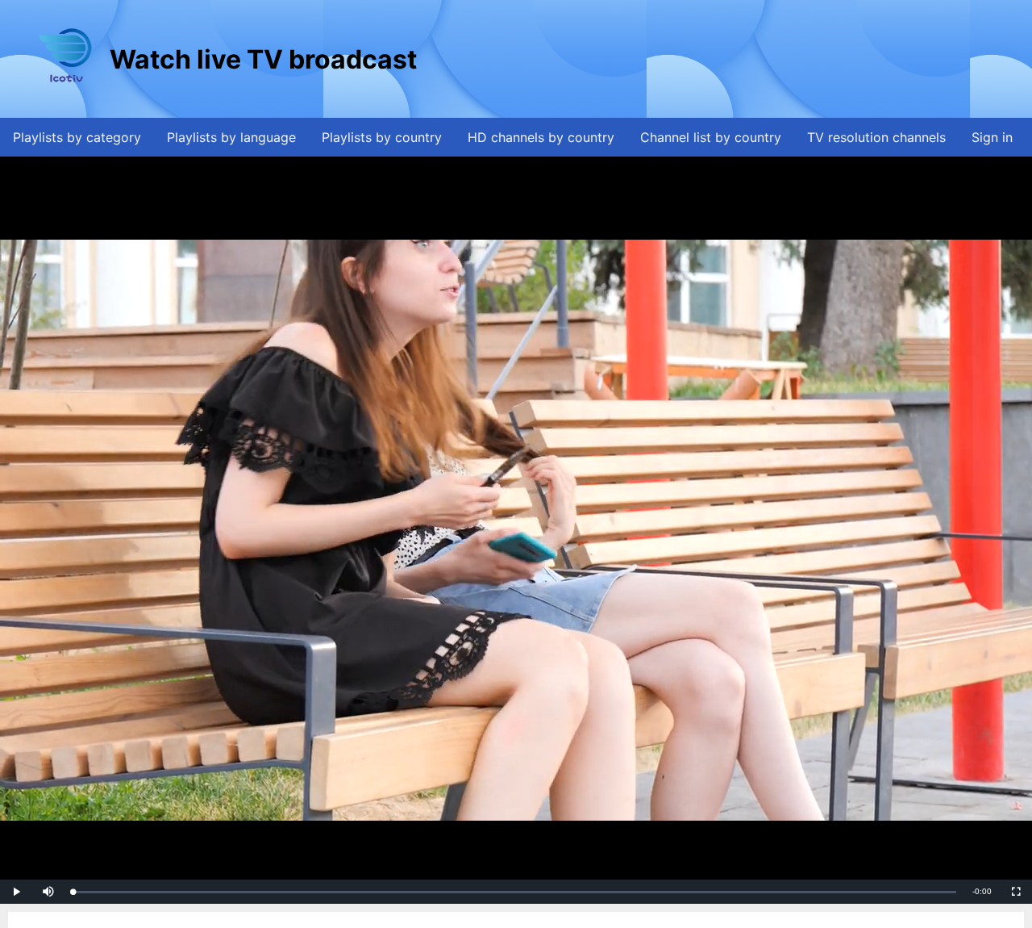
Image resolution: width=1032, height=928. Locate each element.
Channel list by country (710, 137)
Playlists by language (231, 137)
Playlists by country (382, 137)
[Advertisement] (713, 59)
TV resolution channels (876, 137)
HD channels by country (541, 137)
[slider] (514, 892)
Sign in (992, 137)
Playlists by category (77, 137)
